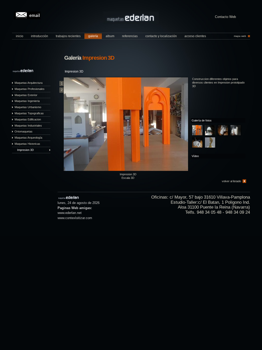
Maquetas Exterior (26, 95)
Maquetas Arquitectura (28, 82)
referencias (130, 36)
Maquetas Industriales (28, 125)
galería (93, 36)
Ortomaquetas (23, 131)
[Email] (27, 15)
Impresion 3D (25, 149)
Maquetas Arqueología (28, 137)
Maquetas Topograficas (29, 113)
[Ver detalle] (197, 130)
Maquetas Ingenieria (27, 100)
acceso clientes (195, 36)
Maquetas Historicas (27, 143)
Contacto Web (225, 17)
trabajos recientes (68, 36)
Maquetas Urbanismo (28, 107)
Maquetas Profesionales (30, 88)
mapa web (240, 36)
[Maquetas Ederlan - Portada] (131, 23)
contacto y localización (161, 36)
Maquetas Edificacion (28, 119)
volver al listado (231, 181)
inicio (19, 36)
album (110, 36)
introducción (39, 36)
